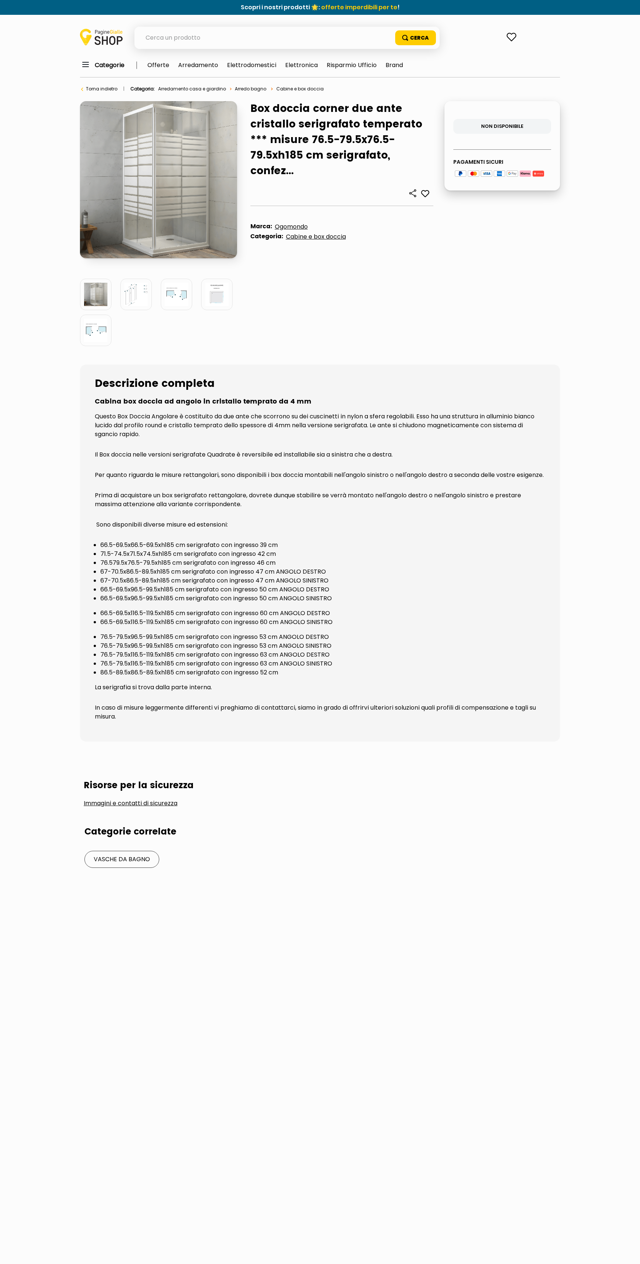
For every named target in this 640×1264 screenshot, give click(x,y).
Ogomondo (291, 226)
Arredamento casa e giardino (192, 89)
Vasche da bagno (122, 859)
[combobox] (287, 38)
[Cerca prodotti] (415, 37)
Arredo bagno (250, 89)
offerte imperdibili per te (359, 7)
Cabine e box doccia (300, 89)
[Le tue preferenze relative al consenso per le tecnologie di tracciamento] (627, 1251)
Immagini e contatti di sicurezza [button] (130, 803)
